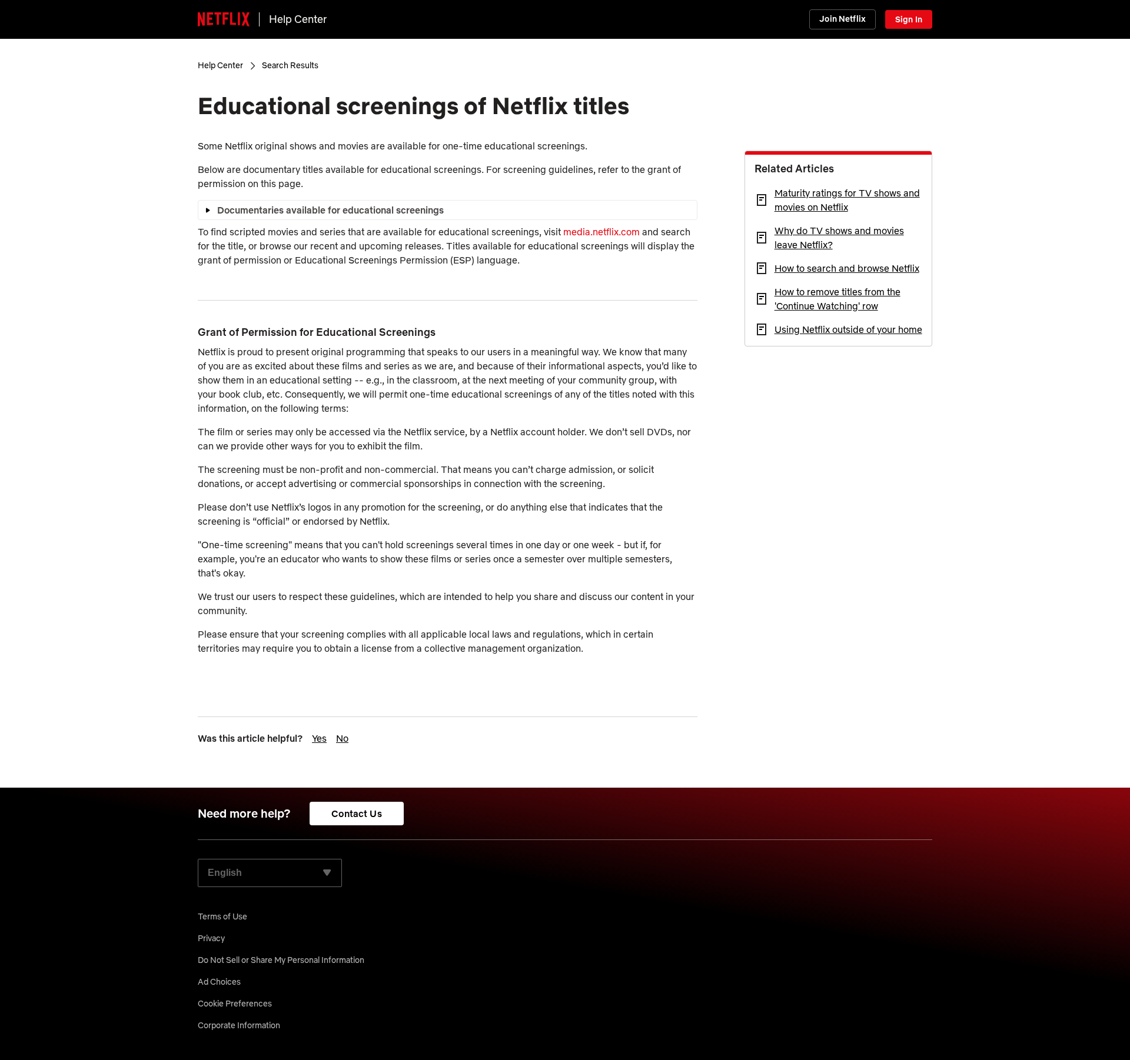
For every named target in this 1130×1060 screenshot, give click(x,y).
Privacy (211, 938)
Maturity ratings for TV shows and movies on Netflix (847, 200)
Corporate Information (239, 1025)
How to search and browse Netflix (847, 268)
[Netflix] (224, 19)
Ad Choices (219, 981)
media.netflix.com (601, 232)
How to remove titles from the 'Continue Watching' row (837, 299)
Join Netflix (842, 19)
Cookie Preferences (235, 1003)
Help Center (298, 19)
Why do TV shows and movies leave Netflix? (839, 238)
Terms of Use (222, 916)
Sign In (908, 19)
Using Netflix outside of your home (848, 329)
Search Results (290, 65)
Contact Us (356, 813)
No (342, 738)
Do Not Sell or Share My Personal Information (281, 960)
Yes (319, 738)
